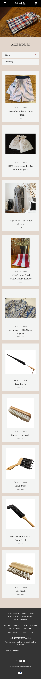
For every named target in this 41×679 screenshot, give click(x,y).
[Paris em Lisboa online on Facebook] (17, 661)
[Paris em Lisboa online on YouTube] (24, 661)
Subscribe (30, 649)
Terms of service (27, 613)
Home (31, 632)
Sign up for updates (20, 638)
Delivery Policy (14, 616)
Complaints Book (20, 620)
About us (10, 629)
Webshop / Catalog (11, 625)
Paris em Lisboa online (25, 666)
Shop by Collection (29, 625)
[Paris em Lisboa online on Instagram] (20, 661)
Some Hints (12, 632)
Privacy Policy (27, 616)
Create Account (13, 613)
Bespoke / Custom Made (25, 629)
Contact (22, 632)
